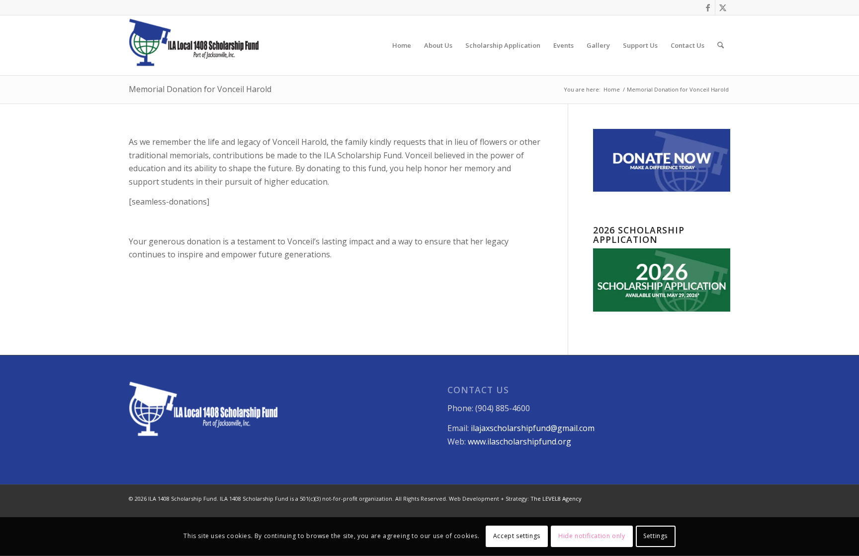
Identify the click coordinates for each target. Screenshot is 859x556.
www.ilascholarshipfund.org (519, 441)
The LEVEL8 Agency (556, 498)
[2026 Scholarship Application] (661, 308)
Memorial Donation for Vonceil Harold (200, 89)
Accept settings (516, 536)
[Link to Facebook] (707, 7)
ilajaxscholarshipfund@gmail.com (533, 428)
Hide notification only (591, 536)
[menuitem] (402, 45)
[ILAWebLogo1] (194, 45)
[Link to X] (722, 7)
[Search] (720, 45)
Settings (655, 536)
